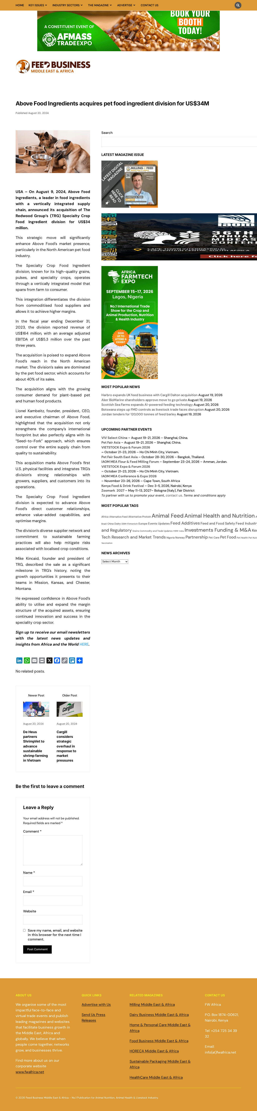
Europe (142, 523)
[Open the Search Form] (238, 5)
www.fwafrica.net (30, 1072)
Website (29, 911)
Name (29, 873)
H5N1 (175, 531)
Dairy (117, 523)
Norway (180, 537)
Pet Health (242, 537)
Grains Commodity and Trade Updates (152, 530)
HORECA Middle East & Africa (154, 1051)
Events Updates (159, 523)
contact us (174, 495)
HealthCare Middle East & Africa (156, 1077)
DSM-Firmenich (130, 523)
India (181, 531)
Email (28, 892)
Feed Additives (185, 523)
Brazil (104, 523)
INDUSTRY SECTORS (66, 5)
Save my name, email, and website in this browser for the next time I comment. (55, 935)
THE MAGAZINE (98, 5)
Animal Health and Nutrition (219, 515)
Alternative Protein (139, 516)
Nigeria (171, 537)
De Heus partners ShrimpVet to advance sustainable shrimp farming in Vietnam (35, 746)
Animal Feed (168, 515)
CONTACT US (149, 5)
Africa (105, 516)
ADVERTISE (124, 5)
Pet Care (214, 537)
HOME (20, 5)
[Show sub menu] (46, 5)
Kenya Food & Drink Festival (122, 486)
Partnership (197, 537)
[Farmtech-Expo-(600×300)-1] (129, 376)
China (110, 523)
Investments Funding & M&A (218, 530)
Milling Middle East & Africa (152, 1004)
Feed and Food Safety (218, 523)
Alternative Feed (118, 516)
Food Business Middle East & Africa (159, 1041)
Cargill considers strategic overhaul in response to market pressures (66, 746)
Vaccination (106, 543)
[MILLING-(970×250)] (128, 49)
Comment (32, 831)
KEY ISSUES (36, 5)
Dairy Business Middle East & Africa (159, 1014)
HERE (84, 644)
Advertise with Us (96, 1004)
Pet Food (228, 537)
